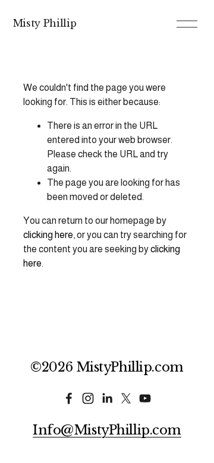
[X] (126, 398)
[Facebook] (69, 398)
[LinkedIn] (107, 398)
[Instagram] (88, 398)
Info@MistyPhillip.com (107, 430)
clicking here (48, 235)
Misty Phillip (45, 23)
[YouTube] (145, 398)
